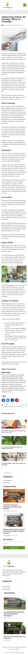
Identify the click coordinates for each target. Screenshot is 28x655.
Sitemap (17, 649)
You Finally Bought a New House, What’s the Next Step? (13, 464)
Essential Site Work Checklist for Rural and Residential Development (14, 614)
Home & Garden (7, 25)
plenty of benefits (8, 294)
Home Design (6, 482)
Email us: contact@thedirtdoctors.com (14, 652)
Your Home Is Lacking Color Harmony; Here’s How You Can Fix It (14, 431)
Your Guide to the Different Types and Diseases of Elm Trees (12, 447)
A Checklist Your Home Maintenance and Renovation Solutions (12, 506)
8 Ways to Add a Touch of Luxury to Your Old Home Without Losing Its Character (14, 531)
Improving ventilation (7, 153)
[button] (3, 400)
